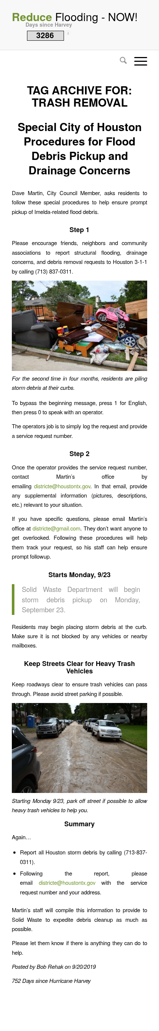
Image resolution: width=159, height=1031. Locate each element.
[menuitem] (119, 61)
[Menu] (137, 61)
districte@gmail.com (56, 528)
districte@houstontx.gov (62, 486)
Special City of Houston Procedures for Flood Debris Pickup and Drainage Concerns (80, 148)
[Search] (119, 61)
